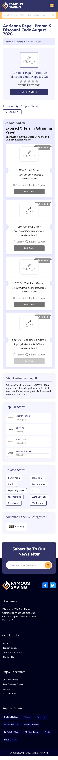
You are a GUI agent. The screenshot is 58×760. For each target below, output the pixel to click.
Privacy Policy (10, 648)
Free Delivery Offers (13, 684)
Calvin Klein (14, 478)
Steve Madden (10, 740)
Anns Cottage (39, 496)
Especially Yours (16, 490)
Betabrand (13, 503)
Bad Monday (38, 484)
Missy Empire (14, 496)
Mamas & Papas (11, 725)
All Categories (10, 693)
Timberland (38, 503)
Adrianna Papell (34, 41)
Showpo (27, 717)
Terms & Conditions (13, 652)
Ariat (34, 490)
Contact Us (8, 657)
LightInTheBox (11, 717)
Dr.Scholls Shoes (11, 732)
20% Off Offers (10, 679)
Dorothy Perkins (31, 725)
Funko (47, 732)
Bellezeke (37, 478)
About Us (7, 643)
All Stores (8, 689)
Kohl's (11, 484)
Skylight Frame (32, 732)
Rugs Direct (42, 717)
